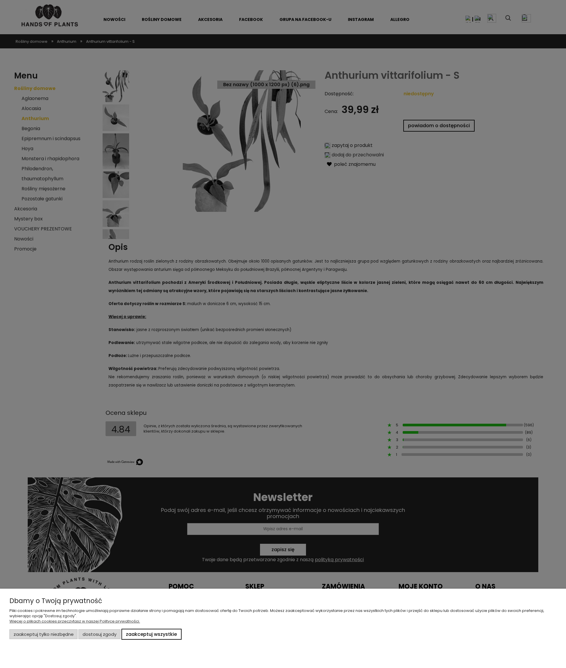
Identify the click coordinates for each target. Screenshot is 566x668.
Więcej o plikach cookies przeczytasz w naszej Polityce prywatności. (74, 621)
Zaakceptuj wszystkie (151, 634)
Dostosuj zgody (99, 634)
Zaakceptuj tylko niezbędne (44, 634)
